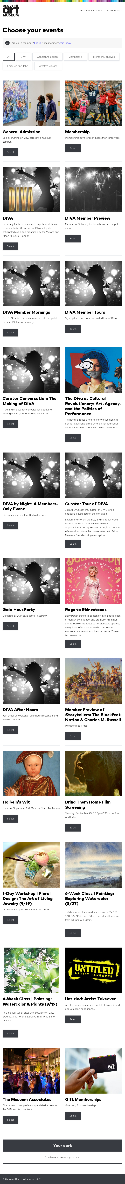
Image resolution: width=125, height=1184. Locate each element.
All (8, 56)
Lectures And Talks (17, 66)
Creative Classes (48, 66)
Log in (37, 43)
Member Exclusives (104, 56)
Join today (65, 43)
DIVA (23, 56)
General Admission (47, 56)
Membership (76, 56)
